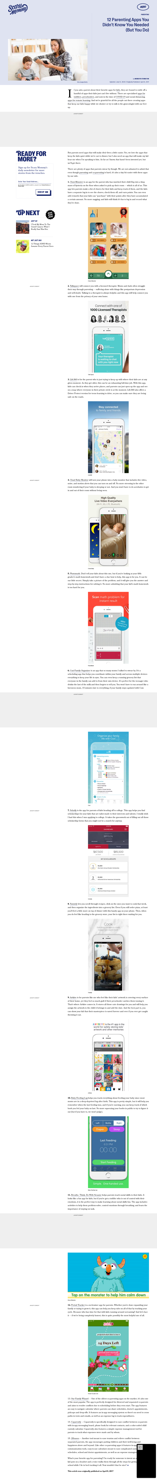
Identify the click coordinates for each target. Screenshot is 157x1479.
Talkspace (74, 286)
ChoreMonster (76, 182)
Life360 (73, 379)
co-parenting (98, 172)
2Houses (75, 1438)
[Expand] (139, 1446)
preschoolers (88, 97)
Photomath (75, 573)
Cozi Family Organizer (80, 670)
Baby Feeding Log (79, 1098)
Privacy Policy (21, 186)
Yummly (73, 904)
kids (118, 90)
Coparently (76, 1422)
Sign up (41, 192)
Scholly (73, 810)
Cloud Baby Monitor (79, 480)
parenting (83, 172)
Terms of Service (45, 185)
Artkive (73, 997)
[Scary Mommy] (18, 9)
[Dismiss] (153, 1446)
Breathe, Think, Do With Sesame (86, 1195)
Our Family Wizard (80, 1398)
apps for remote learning (79, 100)
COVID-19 (120, 97)
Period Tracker (78, 1305)
